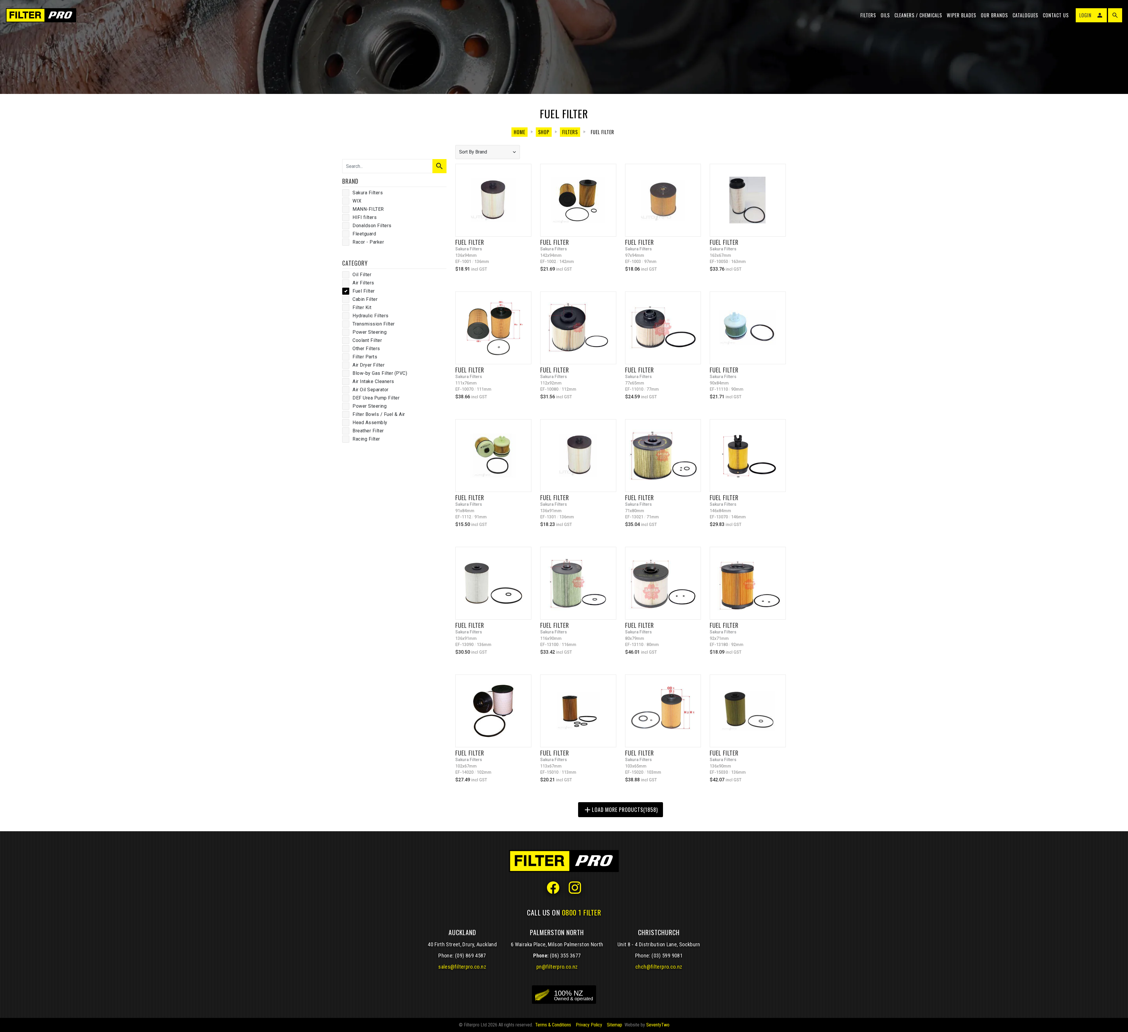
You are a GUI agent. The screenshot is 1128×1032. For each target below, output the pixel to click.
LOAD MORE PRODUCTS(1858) (620, 809)
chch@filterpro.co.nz (658, 967)
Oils (885, 15)
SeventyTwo (657, 1025)
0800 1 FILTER (581, 912)
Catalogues (1025, 15)
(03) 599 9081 (667, 955)
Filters (868, 15)
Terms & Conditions (553, 1025)
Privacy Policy (589, 1025)
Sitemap (614, 1025)
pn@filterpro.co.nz (557, 967)
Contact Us (1056, 15)
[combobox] (487, 152)
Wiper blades (961, 15)
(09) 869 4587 (470, 955)
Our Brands (994, 15)
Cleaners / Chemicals (918, 15)
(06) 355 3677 (565, 955)
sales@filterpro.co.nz (462, 967)
